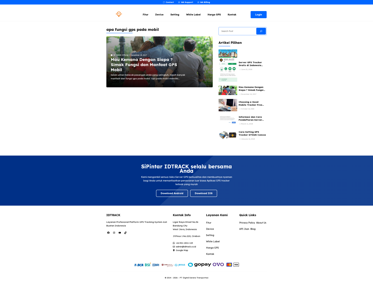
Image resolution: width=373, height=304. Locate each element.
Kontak (232, 14)
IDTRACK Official (120, 55)
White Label (193, 14)
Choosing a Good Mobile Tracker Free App (250, 105)
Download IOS (203, 193)
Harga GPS (214, 14)
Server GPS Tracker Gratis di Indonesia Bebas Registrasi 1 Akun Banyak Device (252, 67)
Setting (174, 14)
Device (159, 14)
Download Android (172, 193)
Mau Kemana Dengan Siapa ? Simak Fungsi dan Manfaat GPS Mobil (144, 64)
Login (258, 14)
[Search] (261, 31)
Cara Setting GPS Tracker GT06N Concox (252, 133)
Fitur (145, 14)
